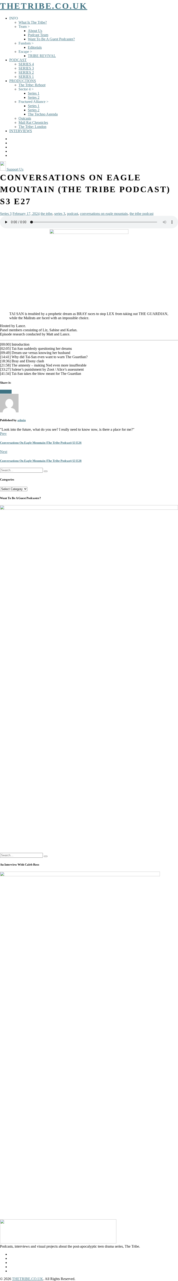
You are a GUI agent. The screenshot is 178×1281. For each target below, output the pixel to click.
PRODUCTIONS (22, 81)
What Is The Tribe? (33, 22)
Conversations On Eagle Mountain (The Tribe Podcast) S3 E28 (41, 460)
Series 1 (33, 93)
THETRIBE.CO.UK (43, 6)
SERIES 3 (26, 68)
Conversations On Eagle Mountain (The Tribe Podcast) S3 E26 (41, 442)
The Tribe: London (32, 127)
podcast (72, 214)
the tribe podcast (141, 214)
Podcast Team (38, 35)
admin (21, 420)
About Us (35, 31)
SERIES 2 (26, 72)
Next (3, 452)
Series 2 (33, 97)
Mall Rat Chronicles (33, 122)
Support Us (14, 169)
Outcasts (25, 118)
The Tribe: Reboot (32, 85)
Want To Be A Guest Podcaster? (51, 39)
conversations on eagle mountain (104, 214)
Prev (3, 434)
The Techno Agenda (43, 114)
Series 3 (6, 214)
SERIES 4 (26, 64)
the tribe (46, 214)
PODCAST (18, 60)
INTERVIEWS (20, 131)
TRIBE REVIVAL (42, 56)
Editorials (35, 47)
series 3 (59, 214)
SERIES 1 (26, 77)
